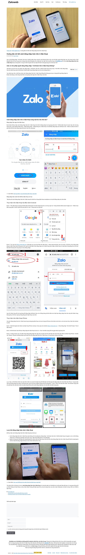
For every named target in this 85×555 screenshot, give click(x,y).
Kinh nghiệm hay (72, 2)
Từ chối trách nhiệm (73, 552)
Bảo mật (57, 552)
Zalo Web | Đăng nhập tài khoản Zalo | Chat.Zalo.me (24, 553)
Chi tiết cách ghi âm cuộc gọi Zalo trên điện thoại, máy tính (19, 494)
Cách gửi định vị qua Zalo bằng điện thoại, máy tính (25, 193)
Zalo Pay (47, 2)
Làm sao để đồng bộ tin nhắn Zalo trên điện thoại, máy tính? (27, 482)
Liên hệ (53, 552)
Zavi (52, 2)
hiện (76, 69)
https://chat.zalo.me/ (21, 244)
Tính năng (65, 2)
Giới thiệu (49, 552)
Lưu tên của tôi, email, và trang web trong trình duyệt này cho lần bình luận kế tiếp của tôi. (28, 529)
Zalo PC (41, 2)
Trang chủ (9, 50)
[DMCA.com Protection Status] (38, 553)
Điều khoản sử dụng (64, 552)
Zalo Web (36, 2)
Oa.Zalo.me (58, 2)
